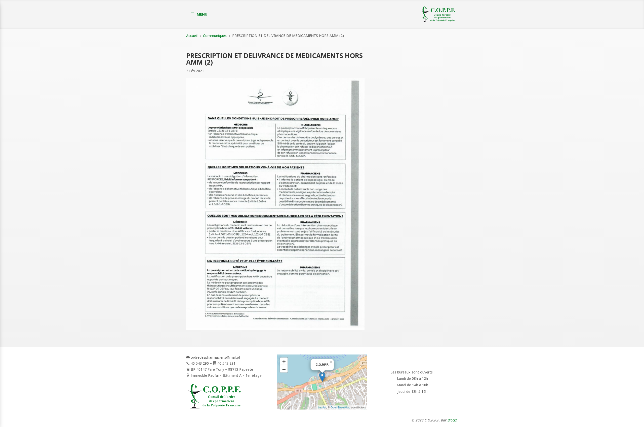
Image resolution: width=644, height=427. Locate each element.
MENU (202, 14)
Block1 (453, 420)
